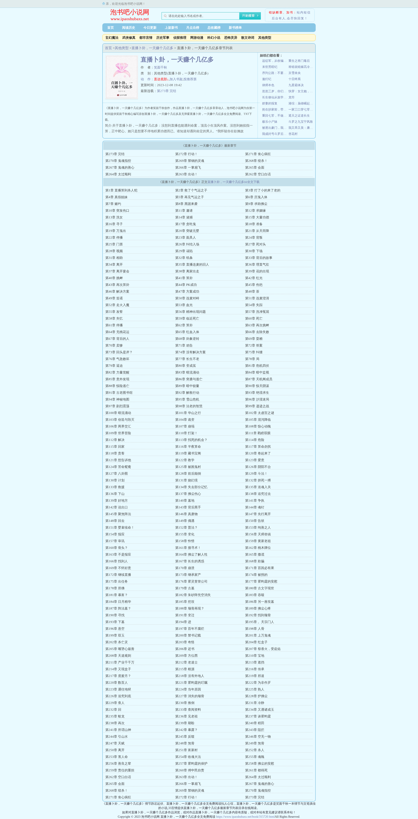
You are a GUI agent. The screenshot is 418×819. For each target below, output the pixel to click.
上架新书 (171, 27)
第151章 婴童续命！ (119, 527)
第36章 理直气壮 (257, 264)
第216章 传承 (254, 669)
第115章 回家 (115, 446)
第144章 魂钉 (254, 507)
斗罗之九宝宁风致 (300, 121)
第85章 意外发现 (117, 379)
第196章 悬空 (115, 628)
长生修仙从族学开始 (275, 97)
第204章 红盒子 (256, 642)
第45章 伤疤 (254, 284)
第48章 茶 (252, 291)
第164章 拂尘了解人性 (191, 554)
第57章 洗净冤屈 (257, 311)
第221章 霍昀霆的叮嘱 (191, 682)
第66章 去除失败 (257, 332)
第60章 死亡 (254, 318)
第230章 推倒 (184, 703)
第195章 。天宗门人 (259, 622)
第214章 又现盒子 (118, 669)
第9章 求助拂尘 (256, 204)
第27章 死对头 (255, 244)
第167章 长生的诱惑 (189, 561)
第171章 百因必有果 (259, 568)
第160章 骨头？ (116, 547)
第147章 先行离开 (258, 514)
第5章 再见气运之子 (189, 197)
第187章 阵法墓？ (118, 608)
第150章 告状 (254, 521)
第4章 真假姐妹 (116, 197)
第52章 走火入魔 (117, 305)
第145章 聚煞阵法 (118, 514)
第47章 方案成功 (187, 291)
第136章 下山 (115, 494)
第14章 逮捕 (184, 217)
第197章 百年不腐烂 (189, 628)
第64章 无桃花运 (117, 332)
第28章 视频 (114, 251)
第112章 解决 (115, 440)
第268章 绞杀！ (256, 160)
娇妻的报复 (269, 103)
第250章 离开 (115, 750)
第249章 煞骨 (254, 743)
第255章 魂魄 (254, 757)
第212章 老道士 (186, 662)
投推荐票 (190, 79)
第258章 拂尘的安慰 (259, 763)
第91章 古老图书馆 (119, 392)
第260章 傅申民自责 (189, 770)
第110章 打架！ (186, 433)
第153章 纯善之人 (258, 527)
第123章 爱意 (254, 460)
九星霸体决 (296, 85)
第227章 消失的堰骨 (189, 696)
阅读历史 (128, 27)
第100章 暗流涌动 (118, 413)
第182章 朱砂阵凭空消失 (193, 595)
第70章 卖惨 (114, 345)
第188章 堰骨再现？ (189, 608)
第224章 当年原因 (188, 689)
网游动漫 (196, 37)
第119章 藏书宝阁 (188, 453)
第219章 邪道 (254, 676)
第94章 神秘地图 (117, 399)
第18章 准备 (254, 224)
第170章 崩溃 (184, 568)
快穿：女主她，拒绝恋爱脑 (301, 91)
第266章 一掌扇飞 (188, 167)
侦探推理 (179, 37)
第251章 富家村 (186, 750)
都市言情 (145, 37)
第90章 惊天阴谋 (257, 386)
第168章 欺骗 (254, 561)
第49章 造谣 (114, 298)
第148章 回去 (115, 521)
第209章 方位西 (186, 655)
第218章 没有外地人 (189, 676)
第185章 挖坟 (184, 601)
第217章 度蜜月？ (118, 676)
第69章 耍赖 (254, 338)
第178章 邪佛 (115, 588)
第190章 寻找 (115, 615)
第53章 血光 (184, 305)
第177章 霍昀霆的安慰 (261, 581)
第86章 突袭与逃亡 (188, 379)
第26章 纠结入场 (187, 244)
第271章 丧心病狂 (258, 154)
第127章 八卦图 (116, 473)
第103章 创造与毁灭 (119, 419)
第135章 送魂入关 (258, 487)
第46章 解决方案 (117, 291)
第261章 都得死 (256, 770)
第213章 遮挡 (254, 662)
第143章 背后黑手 (188, 507)
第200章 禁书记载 (188, 635)
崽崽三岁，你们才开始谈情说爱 (275, 91)
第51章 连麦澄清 (257, 298)
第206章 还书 (184, 649)
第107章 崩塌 (184, 426)
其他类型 (264, 37)
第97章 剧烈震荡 (117, 406)
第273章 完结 (166, 91)
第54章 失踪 (254, 305)
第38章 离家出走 (187, 271)
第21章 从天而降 (257, 231)
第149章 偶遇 (184, 521)
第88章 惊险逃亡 (117, 386)
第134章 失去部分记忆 (191, 487)
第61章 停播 (114, 325)
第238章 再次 (115, 723)
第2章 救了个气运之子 (191, 190)
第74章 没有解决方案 (190, 352)
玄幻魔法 (111, 37)
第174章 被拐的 (256, 574)
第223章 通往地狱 (118, 689)
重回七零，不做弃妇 (275, 115)
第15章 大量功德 (257, 217)
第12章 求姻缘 (255, 210)
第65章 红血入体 (187, 332)
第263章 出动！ (186, 174)
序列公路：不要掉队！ (275, 73)
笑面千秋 (160, 67)
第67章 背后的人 (117, 338)
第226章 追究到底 (118, 696)
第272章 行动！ (186, 154)
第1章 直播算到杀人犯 (121, 190)
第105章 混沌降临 (258, 419)
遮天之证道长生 (299, 115)
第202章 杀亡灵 (116, 642)
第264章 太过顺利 (118, 174)
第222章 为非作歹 (258, 682)
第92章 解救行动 (187, 392)
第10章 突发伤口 (117, 210)
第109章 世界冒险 (118, 433)
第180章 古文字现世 (259, 588)
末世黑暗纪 (269, 67)
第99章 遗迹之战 (257, 406)
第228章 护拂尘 (256, 696)
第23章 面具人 (185, 237)
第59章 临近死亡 (187, 318)
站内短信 (304, 12)
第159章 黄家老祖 (258, 541)
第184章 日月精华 (118, 601)
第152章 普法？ (186, 527)
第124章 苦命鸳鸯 (118, 467)
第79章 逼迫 (114, 365)
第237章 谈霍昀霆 (258, 716)
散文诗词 (247, 37)
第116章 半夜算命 (188, 446)
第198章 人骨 (254, 628)
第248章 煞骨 (184, 743)
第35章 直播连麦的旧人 (192, 264)
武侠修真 (128, 37)
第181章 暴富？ (116, 595)
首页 (110, 27)
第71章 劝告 (184, 345)
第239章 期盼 (184, 723)
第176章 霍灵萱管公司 (191, 581)
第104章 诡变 (184, 419)
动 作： (147, 79)
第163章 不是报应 (118, 554)
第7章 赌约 (113, 204)
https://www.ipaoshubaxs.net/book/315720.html (245, 816)
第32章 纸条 (184, 258)
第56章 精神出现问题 (190, 311)
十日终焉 (294, 79)
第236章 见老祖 (186, 716)
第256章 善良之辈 (118, 763)
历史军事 (162, 37)
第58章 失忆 (114, 318)
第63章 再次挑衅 (257, 325)
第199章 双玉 (115, 635)
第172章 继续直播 (118, 574)
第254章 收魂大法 (188, 757)
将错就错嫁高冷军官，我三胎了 (301, 67)
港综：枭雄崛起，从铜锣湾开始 (301, 103)
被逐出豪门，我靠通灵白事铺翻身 (275, 127)
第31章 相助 (114, 258)
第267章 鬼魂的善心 (119, 167)
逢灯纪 (266, 79)
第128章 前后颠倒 (188, 473)
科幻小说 (213, 37)
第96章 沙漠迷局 (257, 399)
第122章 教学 (184, 460)
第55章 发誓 (114, 311)
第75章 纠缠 (254, 352)
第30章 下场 (254, 251)
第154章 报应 (115, 534)
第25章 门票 (114, 244)
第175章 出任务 (116, 581)
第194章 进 (183, 622)
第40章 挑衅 (114, 278)
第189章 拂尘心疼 (258, 608)
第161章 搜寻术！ (188, 547)
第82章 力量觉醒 (117, 372)
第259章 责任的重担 (119, 770)
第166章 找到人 (116, 561)
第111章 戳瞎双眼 (258, 433)
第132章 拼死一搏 (258, 480)
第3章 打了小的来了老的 (262, 190)
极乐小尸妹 (269, 121)
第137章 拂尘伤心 (188, 494)
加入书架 (176, 79)
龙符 (291, 97)
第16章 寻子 (114, 224)
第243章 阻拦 (254, 730)
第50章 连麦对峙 (187, 298)
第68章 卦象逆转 (187, 338)
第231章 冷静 (254, 703)
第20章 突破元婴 (187, 231)
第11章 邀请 (184, 210)
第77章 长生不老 (187, 359)
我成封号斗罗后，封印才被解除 (275, 134)
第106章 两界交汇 (118, 426)
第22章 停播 (114, 237)
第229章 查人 (115, 703)
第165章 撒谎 (254, 554)
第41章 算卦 (184, 278)
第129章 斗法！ (256, 473)
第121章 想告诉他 (118, 460)
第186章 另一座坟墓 (259, 601)
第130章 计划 (115, 480)
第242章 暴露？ (186, 730)
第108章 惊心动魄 (258, 426)
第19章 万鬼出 (115, 231)
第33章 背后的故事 (258, 258)
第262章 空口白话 (258, 174)
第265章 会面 (254, 167)
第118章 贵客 (115, 453)
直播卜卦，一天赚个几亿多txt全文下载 (233, 182)
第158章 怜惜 (184, 541)
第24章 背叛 (254, 237)
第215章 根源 (184, 669)
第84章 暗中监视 (257, 372)
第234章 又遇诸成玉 (259, 709)
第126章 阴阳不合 (258, 467)
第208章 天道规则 (118, 655)
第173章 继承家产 (188, 574)
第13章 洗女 (114, 217)
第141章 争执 (254, 500)
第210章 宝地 (254, 655)
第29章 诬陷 (184, 251)
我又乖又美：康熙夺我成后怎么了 (301, 127)
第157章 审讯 (115, 541)
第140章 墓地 (184, 500)
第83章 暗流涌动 (187, 372)
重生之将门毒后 (299, 60)
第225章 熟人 (254, 689)
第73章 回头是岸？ (119, 352)
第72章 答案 (254, 345)
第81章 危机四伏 (257, 365)
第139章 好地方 (116, 500)
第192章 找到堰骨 (258, 615)
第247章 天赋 (115, 743)
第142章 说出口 (116, 507)
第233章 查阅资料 (188, 709)
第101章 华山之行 (188, 413)
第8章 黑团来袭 (186, 204)
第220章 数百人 (116, 682)
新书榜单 (235, 27)
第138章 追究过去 (258, 494)
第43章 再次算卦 (117, 284)
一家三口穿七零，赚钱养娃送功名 (301, 109)
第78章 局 (252, 359)
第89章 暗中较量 (187, 386)
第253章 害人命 (116, 757)
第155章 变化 (184, 534)
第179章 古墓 (184, 588)
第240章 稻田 (254, 723)
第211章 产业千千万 (119, 662)
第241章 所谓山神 (118, 730)
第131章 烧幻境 (186, 480)
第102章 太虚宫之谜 (259, 413)
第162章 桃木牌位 (258, 547)
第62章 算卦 (184, 325)
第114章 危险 (254, 440)
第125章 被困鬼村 (188, 467)
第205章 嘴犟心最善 (119, 649)
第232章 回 (113, 709)
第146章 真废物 (186, 514)
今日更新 (150, 27)
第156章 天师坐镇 (258, 534)
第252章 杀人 (254, 750)
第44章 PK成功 (186, 284)
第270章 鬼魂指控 (118, 160)
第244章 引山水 (116, 736)
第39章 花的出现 (257, 271)
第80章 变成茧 (185, 365)
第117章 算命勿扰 (258, 446)
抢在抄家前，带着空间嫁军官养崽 (275, 109)
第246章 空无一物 (258, 736)
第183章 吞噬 (254, 595)
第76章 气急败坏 (117, 359)
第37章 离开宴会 (117, 271)
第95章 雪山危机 (187, 399)
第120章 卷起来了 (258, 453)
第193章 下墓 (115, 622)
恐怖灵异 (230, 37)
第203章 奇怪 (184, 642)
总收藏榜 (214, 27)
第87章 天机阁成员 (258, 379)
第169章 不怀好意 (118, 568)
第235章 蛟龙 (115, 716)
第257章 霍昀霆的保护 (191, 763)
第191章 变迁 (184, 615)
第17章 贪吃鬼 (185, 224)
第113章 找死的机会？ (191, 440)
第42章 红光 (254, 278)
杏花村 (293, 134)
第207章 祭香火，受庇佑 (263, 649)
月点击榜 (192, 27)
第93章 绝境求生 (257, 392)
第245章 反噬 (184, 736)
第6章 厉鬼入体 (256, 197)
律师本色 (268, 85)
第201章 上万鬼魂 (258, 635)
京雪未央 (294, 73)
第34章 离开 (114, 264)
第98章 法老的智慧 (188, 406)
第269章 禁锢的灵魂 (189, 160)
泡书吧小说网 (129, 12)
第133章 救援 (115, 487)
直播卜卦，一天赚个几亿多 (152, 48)
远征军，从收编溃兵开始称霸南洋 (275, 60)
